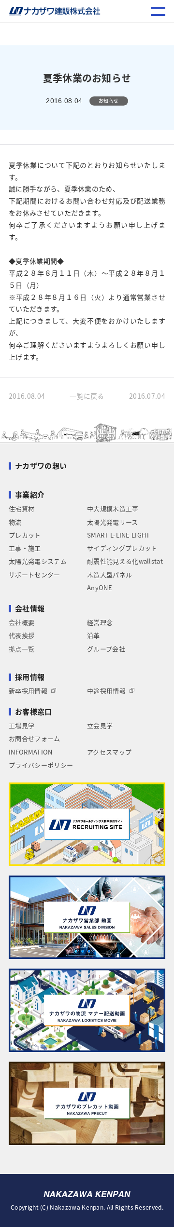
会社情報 (29, 608)
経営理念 (100, 622)
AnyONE (99, 587)
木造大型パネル (109, 574)
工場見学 (21, 725)
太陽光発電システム (38, 561)
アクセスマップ (109, 751)
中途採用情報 (106, 690)
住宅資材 (21, 508)
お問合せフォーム (34, 738)
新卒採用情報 (28, 690)
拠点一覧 (21, 648)
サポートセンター (34, 574)
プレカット (25, 534)
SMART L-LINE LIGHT (118, 534)
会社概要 (21, 622)
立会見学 (100, 725)
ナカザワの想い (41, 465)
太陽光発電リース (112, 521)
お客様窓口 (33, 711)
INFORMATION (30, 751)
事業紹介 (29, 494)
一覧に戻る (87, 396)
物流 (15, 521)
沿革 (93, 635)
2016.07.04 (147, 396)
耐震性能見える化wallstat (125, 561)
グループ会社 (106, 648)
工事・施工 (25, 548)
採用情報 (29, 677)
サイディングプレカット (122, 548)
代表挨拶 (21, 635)
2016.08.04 (27, 396)
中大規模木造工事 (113, 508)
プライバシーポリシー (41, 764)
